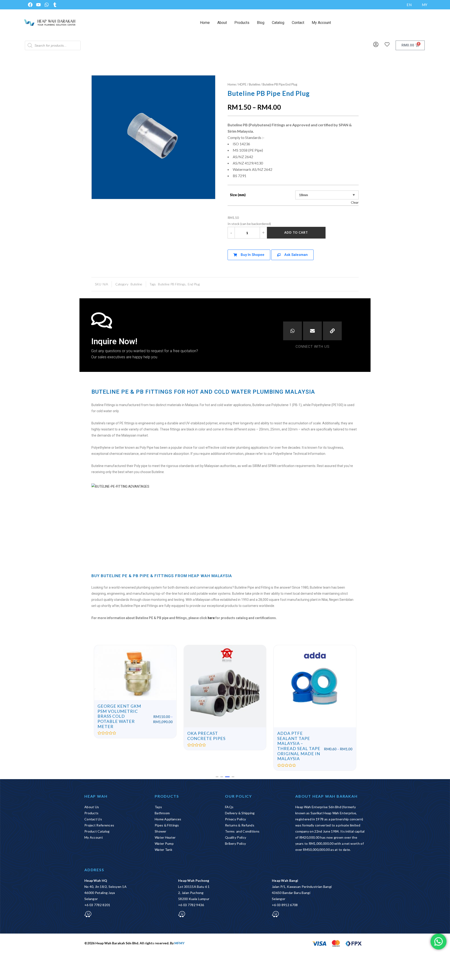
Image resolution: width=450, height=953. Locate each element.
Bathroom (162, 813)
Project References (99, 825)
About (222, 22)
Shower (160, 831)
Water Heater (165, 837)
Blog (260, 22)
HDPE (242, 84)
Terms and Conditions (242, 831)
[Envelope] (312, 330)
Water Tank (163, 850)
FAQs (229, 807)
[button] (217, 776)
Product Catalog (97, 831)
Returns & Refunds (239, 825)
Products (241, 22)
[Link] (332, 330)
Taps (158, 807)
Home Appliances (168, 819)
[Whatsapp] (292, 330)
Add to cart (296, 232)
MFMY (179, 943)
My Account (321, 22)
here (211, 618)
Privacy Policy (235, 819)
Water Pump (164, 843)
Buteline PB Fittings (172, 284)
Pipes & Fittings (167, 825)
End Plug (194, 284)
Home (205, 22)
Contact (298, 22)
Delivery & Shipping (240, 813)
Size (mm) (238, 195)
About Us (91, 807)
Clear (355, 202)
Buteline (254, 84)
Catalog (278, 22)
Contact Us (93, 819)
